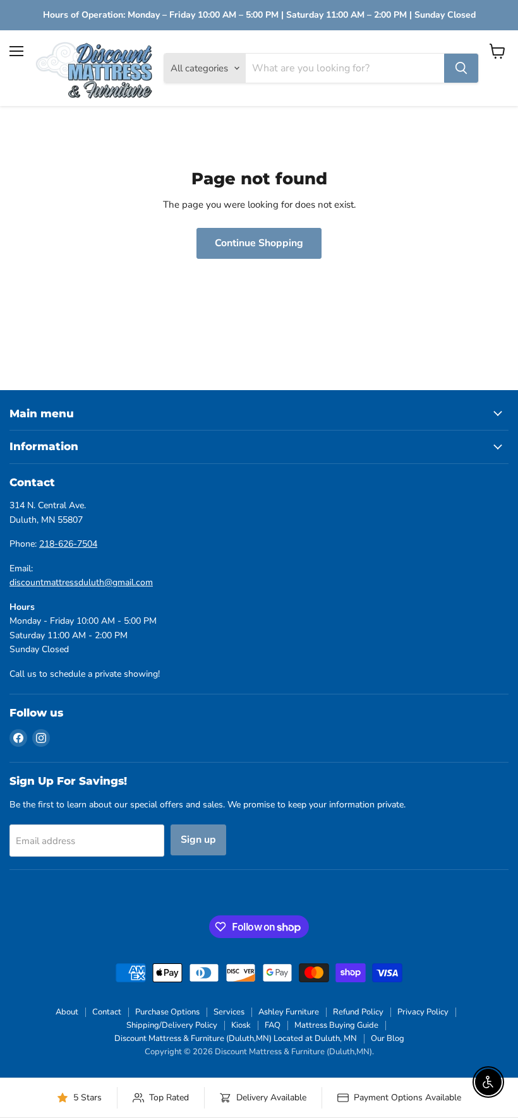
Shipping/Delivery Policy (171, 1025)
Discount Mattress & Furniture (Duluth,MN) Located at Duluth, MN (235, 1038)
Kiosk (241, 1025)
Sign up (198, 840)
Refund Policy (358, 1012)
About (67, 1012)
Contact (106, 1012)
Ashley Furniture (288, 1012)
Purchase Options (167, 1012)
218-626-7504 (68, 544)
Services (229, 1012)
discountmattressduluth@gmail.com (81, 582)
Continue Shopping (259, 243)
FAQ (272, 1025)
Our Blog (387, 1038)
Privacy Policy (423, 1012)
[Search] (461, 68)
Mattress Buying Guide (336, 1025)
